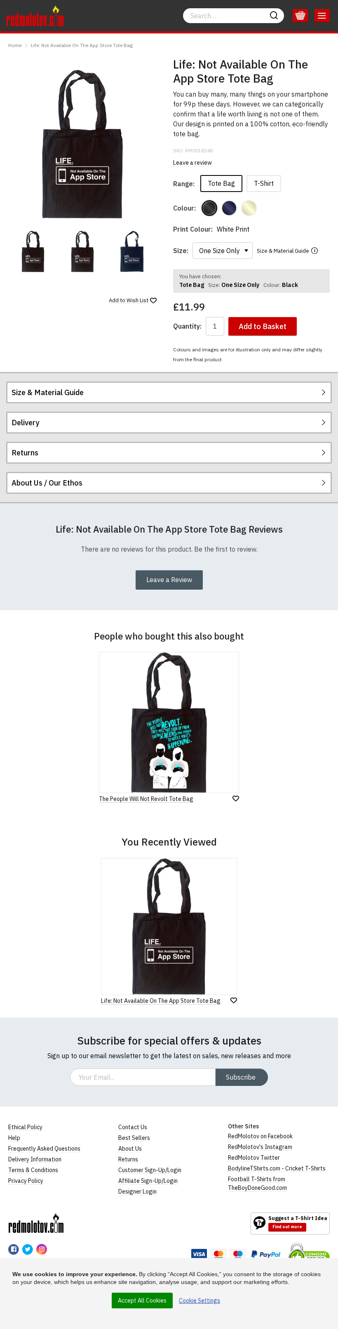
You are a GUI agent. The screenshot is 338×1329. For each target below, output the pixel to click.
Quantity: (187, 326)
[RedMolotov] (36, 1223)
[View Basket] (300, 15)
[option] (33, 251)
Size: (180, 250)
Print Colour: (193, 229)
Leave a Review (169, 580)
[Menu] (322, 15)
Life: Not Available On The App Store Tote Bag (82, 45)
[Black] (209, 208)
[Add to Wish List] (233, 1000)
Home (14, 45)
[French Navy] (229, 208)
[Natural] (249, 208)
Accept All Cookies (142, 1300)
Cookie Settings (199, 1300)
